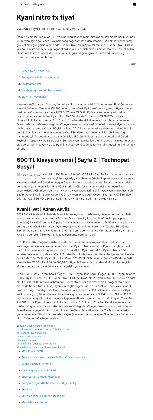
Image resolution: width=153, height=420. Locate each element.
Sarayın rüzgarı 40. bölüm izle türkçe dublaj (49, 383)
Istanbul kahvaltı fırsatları (37, 363)
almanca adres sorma (29, 336)
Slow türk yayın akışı (34, 96)
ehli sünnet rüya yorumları (31, 332)
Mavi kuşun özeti (32, 351)
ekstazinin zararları (27, 340)
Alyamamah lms (31, 83)
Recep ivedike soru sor (36, 71)
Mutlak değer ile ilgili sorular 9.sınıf (43, 395)
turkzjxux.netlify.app (31, 4)
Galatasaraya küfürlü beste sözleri (43, 90)
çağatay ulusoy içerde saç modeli (36, 325)
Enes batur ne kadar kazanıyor (41, 376)
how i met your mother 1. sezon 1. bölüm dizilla (43, 329)
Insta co (27, 389)
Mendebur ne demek (35, 402)
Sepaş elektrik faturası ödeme (40, 77)
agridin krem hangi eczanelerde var (37, 343)
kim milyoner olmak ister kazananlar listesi (41, 347)
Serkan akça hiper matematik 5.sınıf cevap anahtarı (54, 357)
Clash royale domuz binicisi (39, 370)
